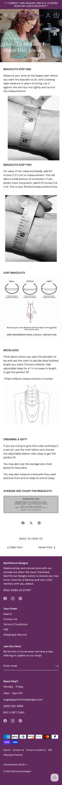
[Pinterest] (20, 598)
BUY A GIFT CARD (13, 712)
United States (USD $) (14, 764)
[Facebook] (5, 598)
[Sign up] (57, 666)
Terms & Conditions (15, 624)
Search (7, 614)
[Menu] (5, 15)
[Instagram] (12, 598)
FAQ (5, 629)
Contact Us (10, 619)
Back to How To (31, 538)
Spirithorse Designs (21, 771)
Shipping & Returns (15, 634)
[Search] (13, 16)
